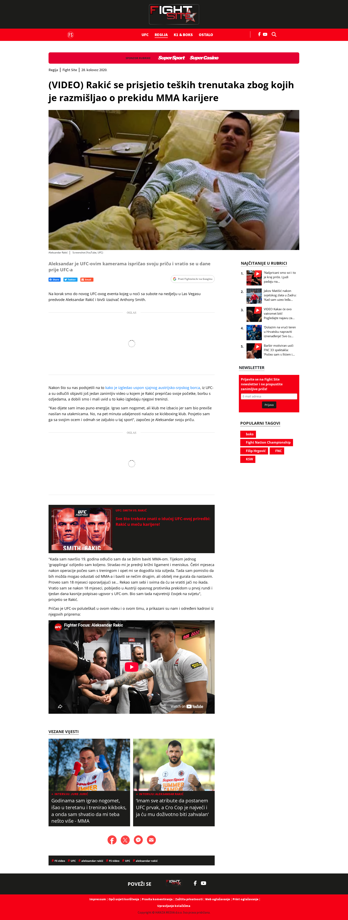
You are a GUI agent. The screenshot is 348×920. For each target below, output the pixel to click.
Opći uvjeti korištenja (124, 899)
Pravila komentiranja (157, 899)
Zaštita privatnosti (189, 899)
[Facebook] (259, 33)
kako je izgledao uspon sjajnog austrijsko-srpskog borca (152, 387)
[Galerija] (174, 180)
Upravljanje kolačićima (173, 906)
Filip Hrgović (255, 451)
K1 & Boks (183, 34)
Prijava (269, 405)
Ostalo (206, 34)
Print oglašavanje (245, 899)
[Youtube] (266, 34)
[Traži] (272, 34)
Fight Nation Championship (268, 442)
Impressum (97, 899)
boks (249, 434)
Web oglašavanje (217, 899)
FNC (278, 451)
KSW (249, 459)
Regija (161, 34)
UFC (145, 34)
